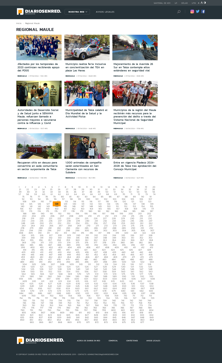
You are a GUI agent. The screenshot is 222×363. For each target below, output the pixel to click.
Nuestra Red (76, 11)
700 (33, 295)
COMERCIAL (113, 340)
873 (106, 322)
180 (90, 211)
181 (99, 211)
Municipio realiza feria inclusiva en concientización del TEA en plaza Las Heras (86, 67)
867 (51, 322)
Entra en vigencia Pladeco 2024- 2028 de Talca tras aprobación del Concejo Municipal (135, 166)
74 (154, 194)
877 (142, 322)
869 (70, 322)
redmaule (22, 76)
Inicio (18, 23)
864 (152, 319)
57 (20, 194)
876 (133, 322)
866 (41, 322)
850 (22, 319)
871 (88, 322)
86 (110, 196)
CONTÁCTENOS (132, 340)
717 (46, 298)
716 (38, 298)
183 (116, 211)
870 (79, 322)
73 (146, 194)
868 (60, 322)
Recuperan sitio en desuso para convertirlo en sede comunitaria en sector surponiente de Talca (38, 166)
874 (115, 322)
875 (124, 322)
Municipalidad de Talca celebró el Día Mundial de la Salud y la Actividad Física (86, 113)
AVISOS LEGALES (105, 11)
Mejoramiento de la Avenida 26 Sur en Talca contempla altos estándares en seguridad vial (133, 67)
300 (87, 230)
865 (32, 322)
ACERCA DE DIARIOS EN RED (88, 340)
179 (81, 211)
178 (73, 211)
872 (97, 322)
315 (82, 232)
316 (91, 232)
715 (29, 298)
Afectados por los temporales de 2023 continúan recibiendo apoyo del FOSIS (38, 67)
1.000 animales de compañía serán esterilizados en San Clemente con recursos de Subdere (83, 167)
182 (107, 211)
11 (87, 187)
